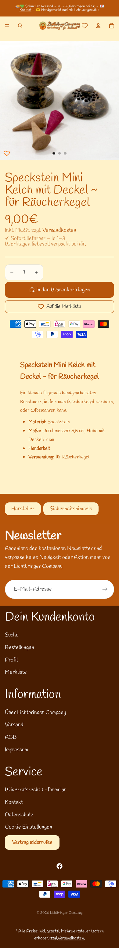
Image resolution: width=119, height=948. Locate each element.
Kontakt (25, 10)
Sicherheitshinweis (71, 508)
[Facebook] (59, 866)
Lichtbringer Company (66, 912)
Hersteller (22, 508)
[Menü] (7, 26)
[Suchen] (20, 25)
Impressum (16, 749)
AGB (11, 737)
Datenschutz (19, 815)
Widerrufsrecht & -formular (35, 789)
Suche (12, 635)
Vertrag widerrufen (32, 842)
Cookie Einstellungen (28, 827)
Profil (11, 660)
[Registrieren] (105, 589)
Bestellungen (19, 647)
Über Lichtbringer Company (35, 712)
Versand (14, 724)
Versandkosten (59, 230)
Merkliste (16, 672)
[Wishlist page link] (85, 26)
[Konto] (98, 25)
